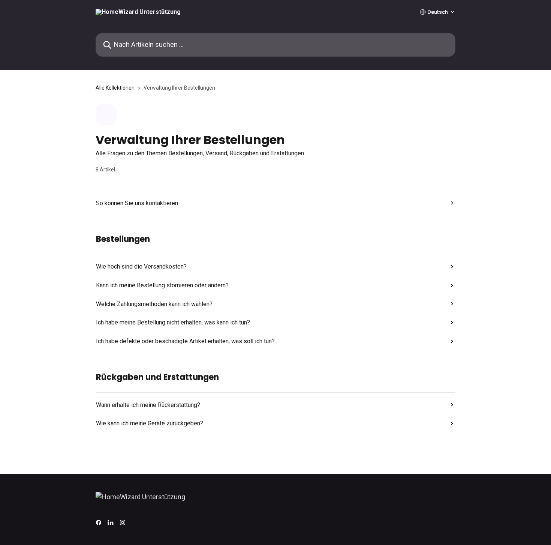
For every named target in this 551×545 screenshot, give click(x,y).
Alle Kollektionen (115, 88)
